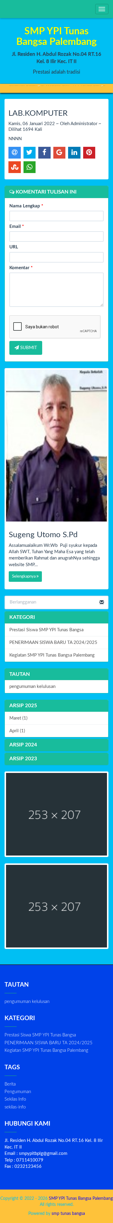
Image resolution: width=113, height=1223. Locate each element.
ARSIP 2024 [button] (23, 744)
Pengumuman (18, 1091)
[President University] (56, 906)
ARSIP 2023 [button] (23, 758)
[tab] (56, 706)
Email (16, 226)
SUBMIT (28, 347)
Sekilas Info (15, 1099)
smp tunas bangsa (68, 1214)
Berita (10, 1084)
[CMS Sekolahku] (56, 814)
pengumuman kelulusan (32, 686)
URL (13, 247)
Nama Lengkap (26, 206)
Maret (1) (18, 718)
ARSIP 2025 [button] (23, 705)
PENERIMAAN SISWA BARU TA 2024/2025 (53, 642)
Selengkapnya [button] (24, 576)
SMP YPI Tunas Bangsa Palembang (80, 1198)
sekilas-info (15, 1107)
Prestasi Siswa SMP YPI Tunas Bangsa (46, 630)
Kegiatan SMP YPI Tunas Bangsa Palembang (52, 655)
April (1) (17, 731)
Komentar (21, 268)
